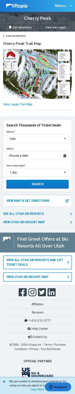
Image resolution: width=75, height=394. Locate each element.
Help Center (39, 329)
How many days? (15, 165)
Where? (10, 131)
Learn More (37, 389)
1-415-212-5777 (39, 320)
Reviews (37, 312)
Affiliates (37, 304)
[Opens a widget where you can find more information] (58, 387)
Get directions (22, 27)
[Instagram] (32, 292)
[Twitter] (42, 292)
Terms (48, 344)
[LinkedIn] (52, 292)
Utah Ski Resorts (16, 36)
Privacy (34, 349)
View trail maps (55, 27)
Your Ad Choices (51, 349)
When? (10, 148)
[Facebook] (23, 292)
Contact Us (39, 337)
